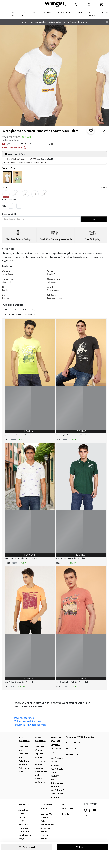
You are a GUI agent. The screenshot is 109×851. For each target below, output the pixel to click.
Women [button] (47, 12)
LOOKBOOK (72, 754)
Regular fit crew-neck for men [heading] (30, 724)
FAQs (21, 820)
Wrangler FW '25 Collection (80, 736)
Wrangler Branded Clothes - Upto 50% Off (57, 745)
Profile (65, 813)
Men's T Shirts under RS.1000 (57, 783)
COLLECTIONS (73, 742)
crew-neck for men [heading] (24, 717)
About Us (23, 809)
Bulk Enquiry (24, 834)
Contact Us (46, 813)
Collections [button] (64, 12)
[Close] (107, 22)
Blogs (21, 838)
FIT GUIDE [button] (92, 13)
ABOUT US (23, 804)
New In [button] (23, 13)
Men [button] (34, 12)
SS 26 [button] (13, 13)
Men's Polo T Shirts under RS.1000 (57, 794)
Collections (24, 831)
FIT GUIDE (71, 748)
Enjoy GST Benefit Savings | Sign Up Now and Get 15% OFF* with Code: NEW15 (54, 22)
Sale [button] (80, 12)
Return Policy (47, 824)
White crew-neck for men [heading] (27, 721)
